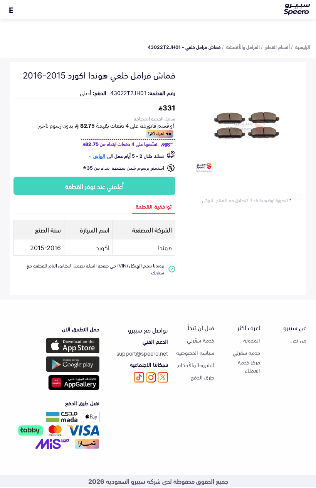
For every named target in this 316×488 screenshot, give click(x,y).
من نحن (298, 340)
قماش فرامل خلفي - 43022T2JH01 (184, 46)
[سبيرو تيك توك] (139, 377)
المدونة (251, 340)
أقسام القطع (277, 46)
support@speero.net (142, 353)
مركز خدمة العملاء (249, 366)
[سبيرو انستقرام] (151, 377)
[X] (163, 377)
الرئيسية (302, 46)
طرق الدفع (202, 377)
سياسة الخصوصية (195, 352)
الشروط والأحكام (195, 365)
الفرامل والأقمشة (243, 46)
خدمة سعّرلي (246, 352)
